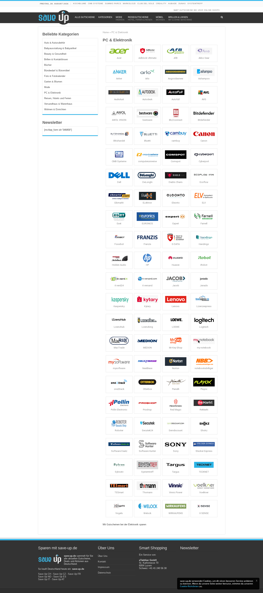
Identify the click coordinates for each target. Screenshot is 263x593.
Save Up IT (44, 579)
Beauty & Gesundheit (55, 53)
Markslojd (129, 3)
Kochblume (79, 3)
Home (106, 32)
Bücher (48, 65)
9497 (176, 10)
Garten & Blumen (53, 81)
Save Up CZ (59, 574)
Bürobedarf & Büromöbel (57, 70)
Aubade (172, 3)
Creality (161, 3)
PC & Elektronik (52, 92)
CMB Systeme (95, 3)
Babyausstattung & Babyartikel (60, 48)
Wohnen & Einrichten (55, 109)
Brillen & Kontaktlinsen (56, 59)
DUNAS (182, 3)
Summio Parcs (113, 3)
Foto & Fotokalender (54, 76)
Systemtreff (195, 3)
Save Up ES (59, 576)
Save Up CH (44, 574)
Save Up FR (74, 574)
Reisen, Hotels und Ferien (57, 98)
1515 (200, 10)
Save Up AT (58, 579)
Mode (47, 87)
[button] (257, 581)
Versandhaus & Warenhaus (58, 103)
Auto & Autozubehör (54, 42)
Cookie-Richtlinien (189, 586)
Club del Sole (145, 3)
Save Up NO (44, 576)
